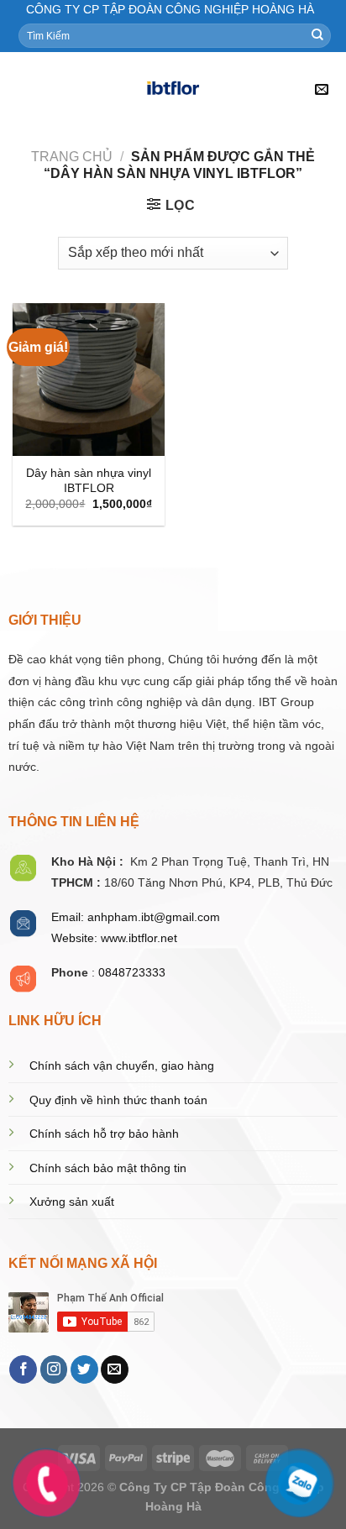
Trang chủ (72, 156)
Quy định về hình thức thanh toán (118, 1100)
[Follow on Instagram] (54, 1369)
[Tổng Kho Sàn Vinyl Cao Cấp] (173, 90)
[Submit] (317, 35)
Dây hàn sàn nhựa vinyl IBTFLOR (88, 481)
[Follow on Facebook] (23, 1369)
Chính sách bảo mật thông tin (107, 1168)
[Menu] (23, 90)
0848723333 (131, 972)
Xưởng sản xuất (71, 1202)
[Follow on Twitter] (84, 1369)
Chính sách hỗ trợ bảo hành (104, 1134)
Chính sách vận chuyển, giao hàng (121, 1066)
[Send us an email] (114, 1369)
